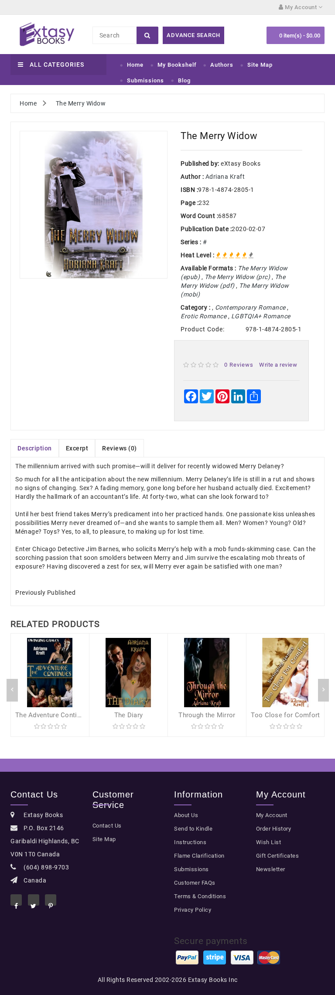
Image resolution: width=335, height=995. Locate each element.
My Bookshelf (177, 64)
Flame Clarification (199, 855)
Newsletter (270, 869)
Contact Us (107, 825)
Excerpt (77, 448)
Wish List (268, 842)
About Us (186, 815)
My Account (271, 815)
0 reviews (238, 364)
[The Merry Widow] (94, 205)
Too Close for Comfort (285, 715)
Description (34, 448)
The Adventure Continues (53, 715)
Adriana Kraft (225, 176)
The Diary (128, 715)
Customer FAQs (194, 882)
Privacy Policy (192, 909)
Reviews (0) (119, 448)
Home (135, 64)
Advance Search (193, 35)
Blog (184, 80)
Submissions (145, 80)
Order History (273, 828)
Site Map (260, 64)
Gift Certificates (277, 855)
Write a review (278, 364)
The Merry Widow (81, 103)
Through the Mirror (206, 715)
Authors (221, 64)
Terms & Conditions (200, 896)
